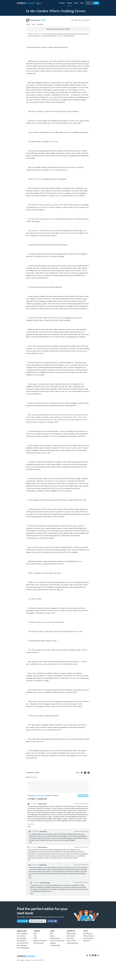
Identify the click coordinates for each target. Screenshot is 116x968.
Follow (43, 20)
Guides (52, 936)
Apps (38, 3)
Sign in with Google (36, 921)
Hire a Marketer (21, 941)
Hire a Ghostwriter (23, 943)
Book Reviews (87, 933)
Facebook (51, 921)
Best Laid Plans (69, 36)
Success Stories (38, 943)
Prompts (62, 3)
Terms (22, 960)
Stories (69, 3)
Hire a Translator (22, 945)
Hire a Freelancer (22, 933)
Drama (28, 24)
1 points (34, 804)
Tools (82, 3)
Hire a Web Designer (23, 948)
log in (42, 795)
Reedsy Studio (71, 933)
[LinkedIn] (93, 955)
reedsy (26, 3)
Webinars (53, 943)
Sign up (89, 3)
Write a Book (71, 936)
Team (35, 936)
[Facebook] (96, 955)
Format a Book (71, 941)
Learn (76, 3)
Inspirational (40, 24)
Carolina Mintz (43, 831)
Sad (33, 24)
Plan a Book (70, 938)
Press (35, 938)
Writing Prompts (88, 936)
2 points (36, 831)
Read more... (31, 824)
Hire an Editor (21, 936)
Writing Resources (72, 943)
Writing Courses (55, 938)
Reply (29, 826)
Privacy (27, 960)
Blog (51, 933)
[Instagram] (90, 955)
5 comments (85, 20)
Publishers (86, 941)
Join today (21, 921)
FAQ (18, 960)
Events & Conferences (57, 941)
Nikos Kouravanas (42, 847)
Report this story (31, 777)
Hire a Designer (22, 938)
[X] (87, 955)
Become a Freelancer (40, 941)
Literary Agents (88, 938)
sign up (36, 795)
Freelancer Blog (55, 945)
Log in (96, 3)
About (35, 933)
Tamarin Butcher (42, 804)
